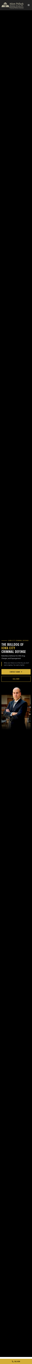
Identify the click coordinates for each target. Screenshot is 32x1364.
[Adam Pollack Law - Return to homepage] (12, 5)
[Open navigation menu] (29, 5)
